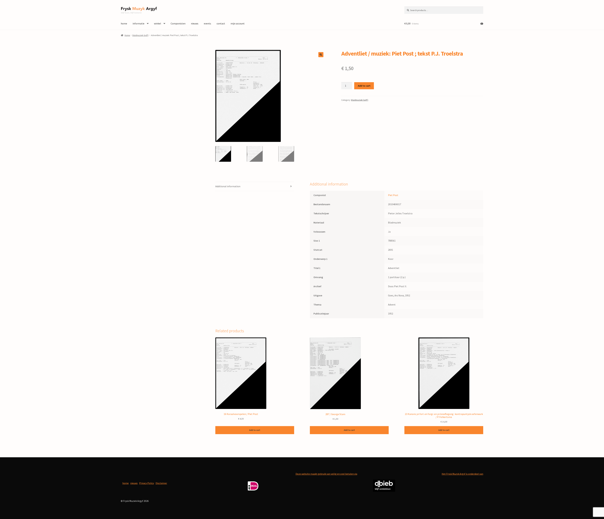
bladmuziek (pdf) (140, 35)
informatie (138, 23)
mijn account (238, 23)
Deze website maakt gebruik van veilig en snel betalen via (326, 473)
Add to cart (364, 85)
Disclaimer (161, 483)
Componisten (178, 23)
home (124, 23)
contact (221, 23)
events (207, 23)
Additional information (227, 186)
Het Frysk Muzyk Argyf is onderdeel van (462, 473)
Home (127, 35)
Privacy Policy (146, 483)
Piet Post (393, 195)
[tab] (254, 186)
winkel (157, 23)
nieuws (194, 23)
